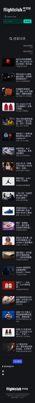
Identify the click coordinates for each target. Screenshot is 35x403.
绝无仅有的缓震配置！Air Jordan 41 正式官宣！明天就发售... (24, 62)
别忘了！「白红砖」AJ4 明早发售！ (23, 284)
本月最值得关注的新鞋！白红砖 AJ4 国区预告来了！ (24, 299)
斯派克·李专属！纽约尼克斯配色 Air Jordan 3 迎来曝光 (24, 240)
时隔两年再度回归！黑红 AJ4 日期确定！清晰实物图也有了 (24, 92)
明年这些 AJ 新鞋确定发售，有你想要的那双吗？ (24, 76)
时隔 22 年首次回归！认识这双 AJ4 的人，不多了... (24, 331)
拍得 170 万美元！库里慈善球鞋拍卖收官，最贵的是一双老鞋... (24, 315)
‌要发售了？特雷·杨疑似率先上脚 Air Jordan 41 (24, 135)
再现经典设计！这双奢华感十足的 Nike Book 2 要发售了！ (24, 211)
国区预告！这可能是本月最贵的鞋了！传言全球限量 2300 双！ (24, 256)
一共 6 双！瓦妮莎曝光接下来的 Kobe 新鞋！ (24, 195)
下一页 (17, 361)
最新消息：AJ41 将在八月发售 (23, 179)
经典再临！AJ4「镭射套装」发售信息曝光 (24, 150)
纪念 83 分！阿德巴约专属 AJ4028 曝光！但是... (24, 165)
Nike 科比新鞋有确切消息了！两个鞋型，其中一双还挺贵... (24, 122)
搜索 (28, 21)
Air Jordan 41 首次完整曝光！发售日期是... (24, 106)
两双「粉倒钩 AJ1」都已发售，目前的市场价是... (23, 225)
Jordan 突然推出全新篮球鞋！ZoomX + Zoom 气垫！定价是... (23, 271)
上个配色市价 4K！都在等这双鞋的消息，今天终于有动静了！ (24, 347)
